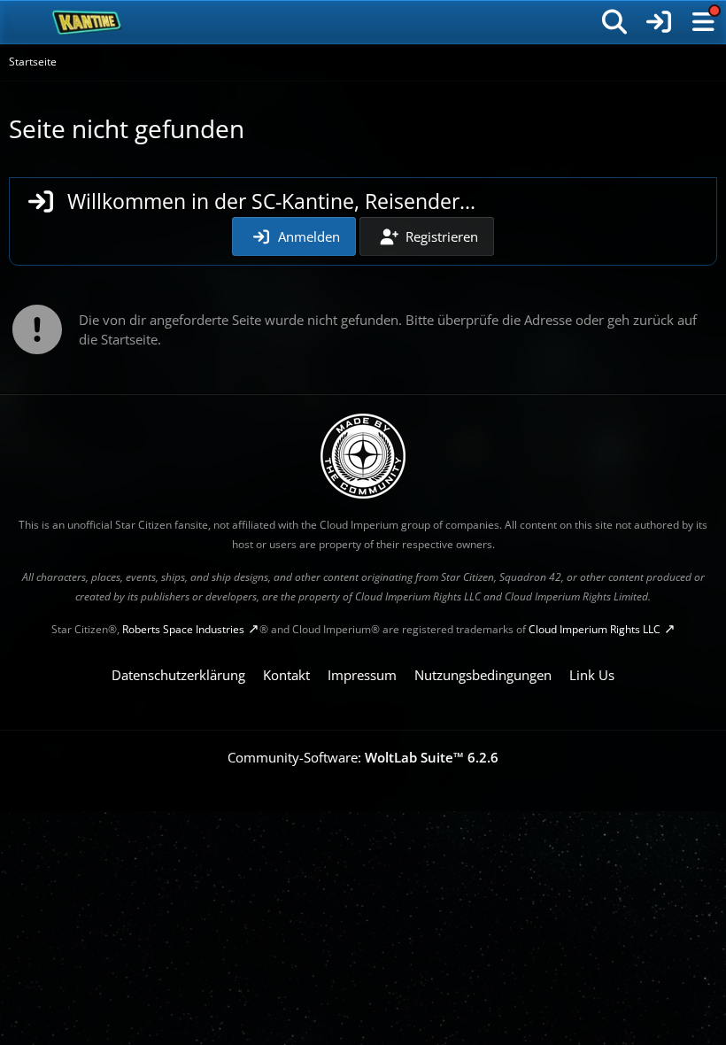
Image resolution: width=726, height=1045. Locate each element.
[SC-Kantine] (87, 22)
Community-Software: (363, 757)
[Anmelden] (658, 22)
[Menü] (703, 22)
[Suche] (614, 22)
